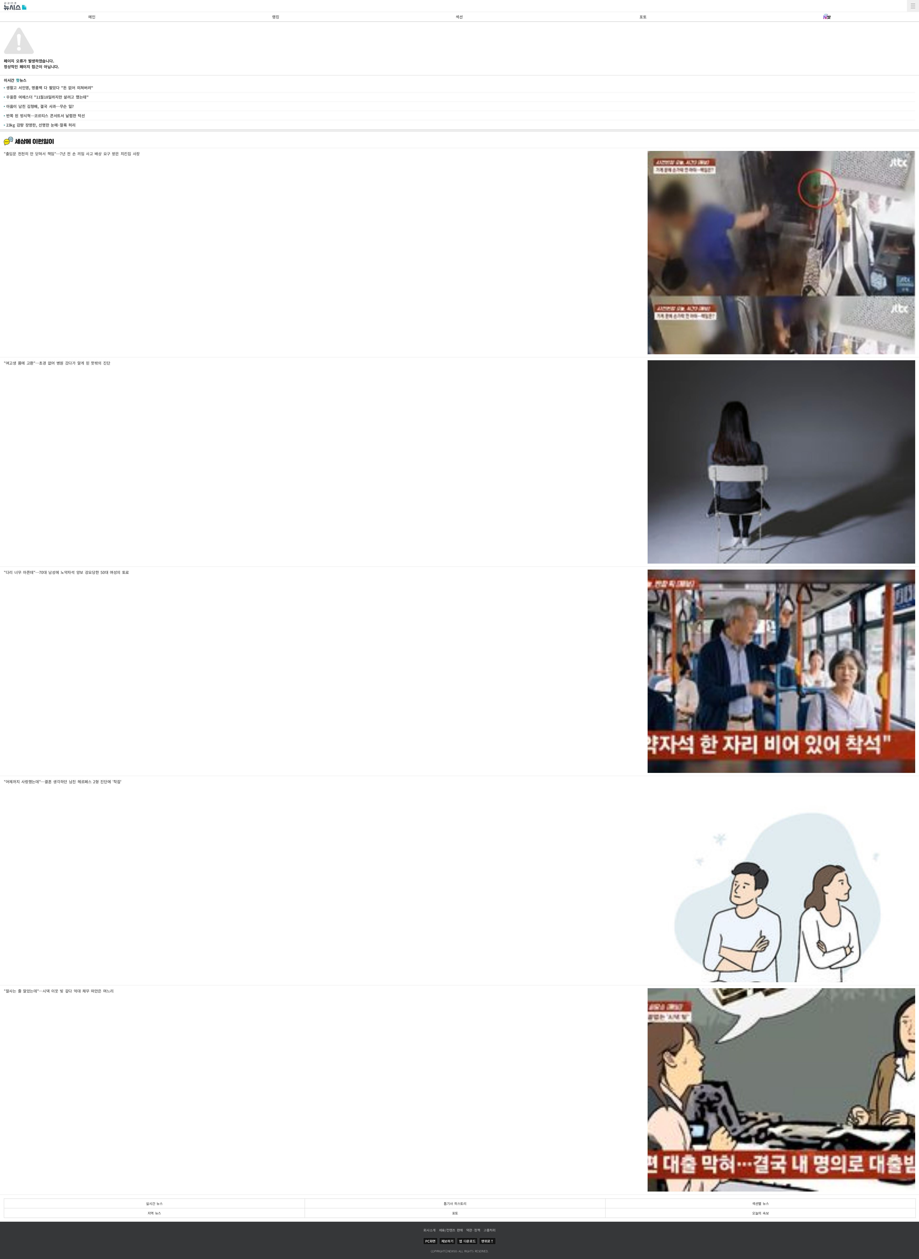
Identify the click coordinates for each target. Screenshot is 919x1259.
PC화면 (430, 1241)
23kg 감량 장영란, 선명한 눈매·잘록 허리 (41, 125)
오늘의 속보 (760, 1213)
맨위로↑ (487, 1241)
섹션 (459, 17)
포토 (642, 17)
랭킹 (275, 17)
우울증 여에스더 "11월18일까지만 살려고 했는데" (47, 97)
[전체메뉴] (913, 6)
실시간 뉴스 (154, 1203)
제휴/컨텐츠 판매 (451, 1230)
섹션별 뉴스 (760, 1203)
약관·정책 (473, 1230)
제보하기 (447, 1241)
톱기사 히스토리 (455, 1203)
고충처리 (489, 1230)
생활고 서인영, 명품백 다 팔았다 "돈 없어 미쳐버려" (49, 87)
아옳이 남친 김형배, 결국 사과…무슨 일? (40, 106)
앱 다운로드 (467, 1241)
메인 (91, 17)
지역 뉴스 (154, 1213)
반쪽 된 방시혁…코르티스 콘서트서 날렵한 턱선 (45, 115)
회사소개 (429, 1230)
